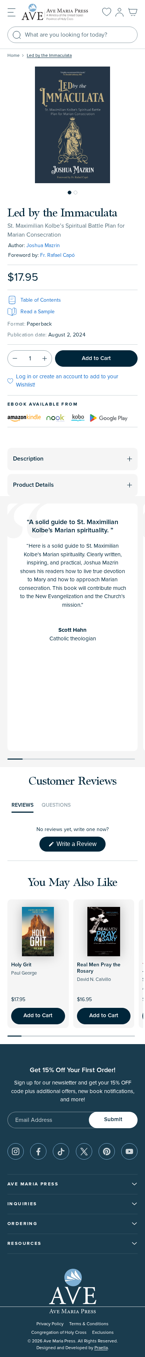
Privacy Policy (50, 1324)
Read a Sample (37, 311)
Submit (113, 1119)
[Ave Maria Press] (56, 12)
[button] (11, 11)
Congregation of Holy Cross (59, 1332)
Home (13, 55)
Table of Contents (40, 300)
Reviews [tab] (22, 807)
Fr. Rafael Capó (57, 255)
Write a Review (80, 846)
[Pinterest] (107, 1151)
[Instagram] (15, 1151)
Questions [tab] (56, 807)
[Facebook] (38, 1151)
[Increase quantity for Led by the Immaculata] (45, 358)
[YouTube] (129, 1151)
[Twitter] (84, 1151)
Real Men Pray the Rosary (98, 968)
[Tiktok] (61, 1151)
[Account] (119, 12)
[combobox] (72, 35)
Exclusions (103, 1332)
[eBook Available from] (24, 417)
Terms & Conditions (89, 1324)
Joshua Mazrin (43, 245)
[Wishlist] (106, 12)
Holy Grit (21, 964)
